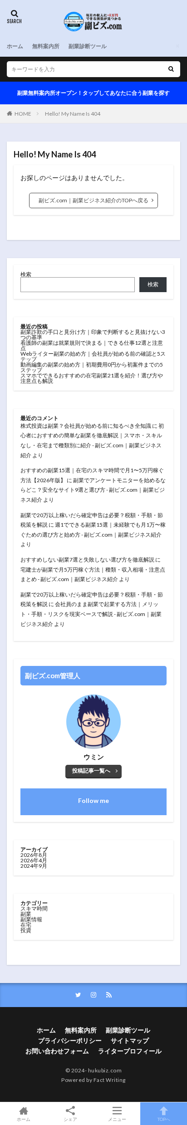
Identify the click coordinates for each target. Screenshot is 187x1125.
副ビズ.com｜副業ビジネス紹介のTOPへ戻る (93, 200)
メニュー (117, 1118)
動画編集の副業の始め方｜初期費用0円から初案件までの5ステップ (91, 367)
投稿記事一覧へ (91, 770)
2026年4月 (33, 860)
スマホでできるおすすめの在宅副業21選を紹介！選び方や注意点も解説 (91, 378)
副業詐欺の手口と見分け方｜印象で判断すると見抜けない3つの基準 (92, 334)
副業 (25, 913)
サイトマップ (130, 1040)
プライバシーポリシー (70, 1040)
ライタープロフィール (130, 1051)
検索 (25, 274)
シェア (70, 1119)
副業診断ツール (88, 46)
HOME (23, 113)
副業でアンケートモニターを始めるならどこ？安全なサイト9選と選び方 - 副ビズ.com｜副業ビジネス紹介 (93, 490)
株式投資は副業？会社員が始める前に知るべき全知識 (85, 425)
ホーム (15, 46)
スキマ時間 (34, 908)
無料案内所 (45, 46)
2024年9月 (33, 865)
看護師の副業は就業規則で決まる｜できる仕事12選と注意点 (91, 345)
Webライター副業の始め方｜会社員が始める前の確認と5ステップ (93, 356)
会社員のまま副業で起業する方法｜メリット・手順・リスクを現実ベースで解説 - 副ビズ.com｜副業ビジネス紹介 (91, 614)
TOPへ (163, 1118)
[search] (171, 69)
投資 (25, 930)
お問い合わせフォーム (57, 1051)
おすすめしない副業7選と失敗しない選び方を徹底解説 (87, 559)
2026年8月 (33, 854)
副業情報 (31, 919)
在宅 (25, 924)
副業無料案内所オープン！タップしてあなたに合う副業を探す (93, 92)
